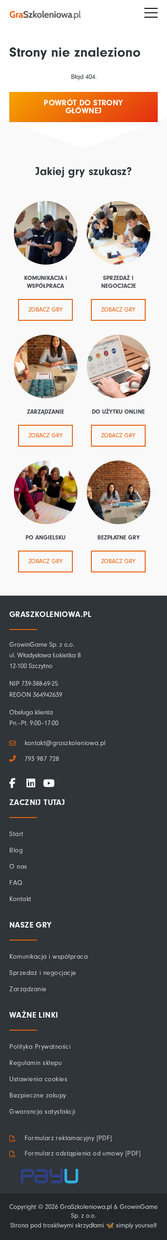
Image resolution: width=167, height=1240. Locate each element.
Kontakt (20, 899)
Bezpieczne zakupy (37, 1095)
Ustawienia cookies (38, 1079)
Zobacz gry (45, 309)
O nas (18, 866)
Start (16, 834)
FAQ (16, 883)
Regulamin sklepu (35, 1063)
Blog (16, 850)
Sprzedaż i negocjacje (43, 973)
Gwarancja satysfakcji (42, 1112)
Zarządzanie (28, 989)
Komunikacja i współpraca (48, 957)
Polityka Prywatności (40, 1047)
